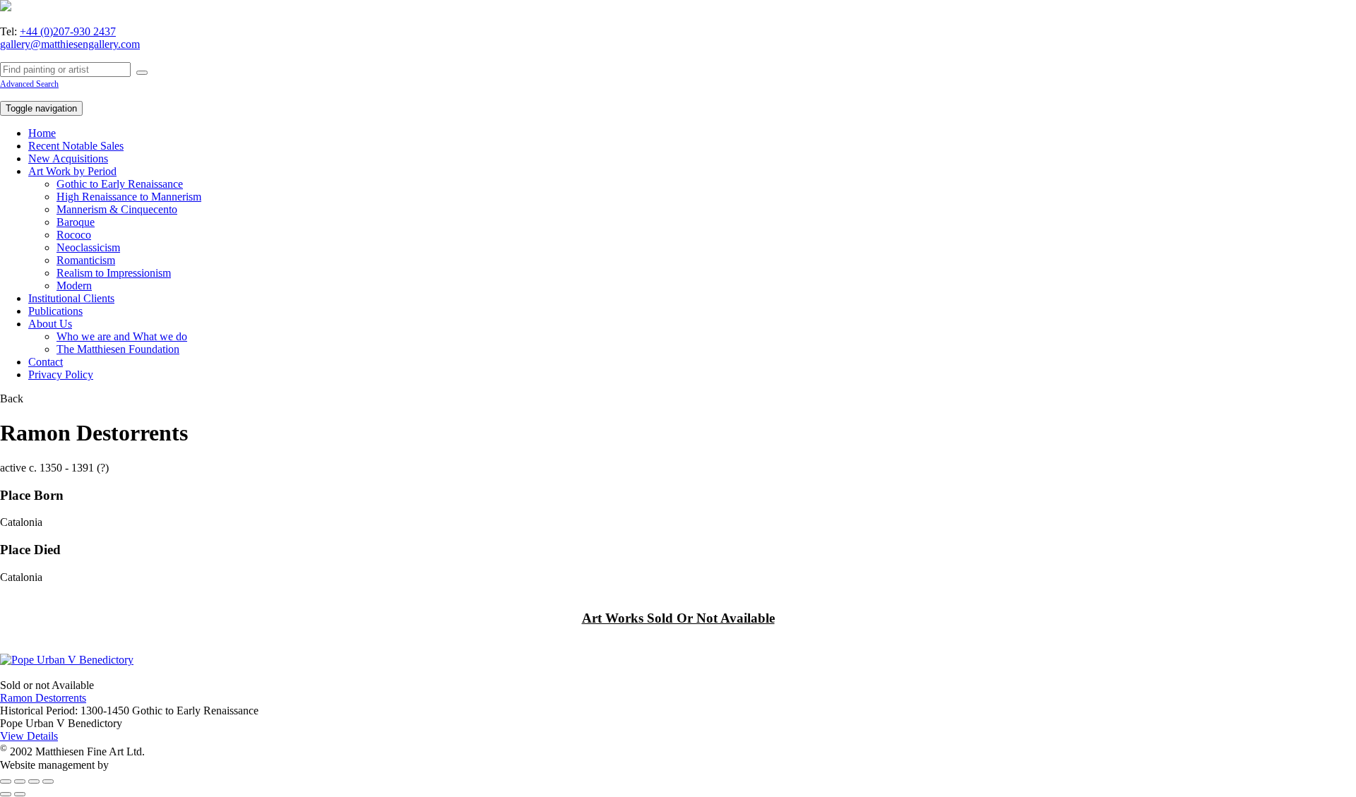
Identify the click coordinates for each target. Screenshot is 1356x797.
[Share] (19, 781)
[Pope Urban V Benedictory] (66, 660)
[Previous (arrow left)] (5, 794)
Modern (74, 286)
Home (42, 133)
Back (11, 398)
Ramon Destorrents (43, 698)
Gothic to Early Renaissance (119, 184)
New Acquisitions (68, 158)
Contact (45, 362)
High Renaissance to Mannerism (128, 197)
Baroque (75, 222)
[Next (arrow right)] (19, 794)
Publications (55, 311)
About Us (50, 324)
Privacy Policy (60, 374)
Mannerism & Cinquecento (116, 209)
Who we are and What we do (121, 336)
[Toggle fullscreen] (34, 781)
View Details (29, 736)
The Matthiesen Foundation (117, 349)
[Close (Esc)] (5, 781)
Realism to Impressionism (113, 273)
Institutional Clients (71, 298)
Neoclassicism (88, 247)
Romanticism (85, 260)
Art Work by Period (72, 171)
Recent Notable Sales (76, 146)
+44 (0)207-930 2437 (68, 31)
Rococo (73, 235)
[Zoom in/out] (48, 781)
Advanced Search (29, 84)
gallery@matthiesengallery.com (70, 44)
